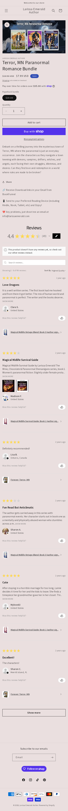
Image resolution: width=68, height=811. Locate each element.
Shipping (5, 80)
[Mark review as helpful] (62, 318)
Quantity (6, 104)
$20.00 (9, 97)
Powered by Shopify (47, 805)
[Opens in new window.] (7, 399)
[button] (6, 10)
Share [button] (9, 181)
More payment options (34, 139)
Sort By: (48, 270)
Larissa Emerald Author (29, 805)
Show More (7, 301)
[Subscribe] (52, 757)
